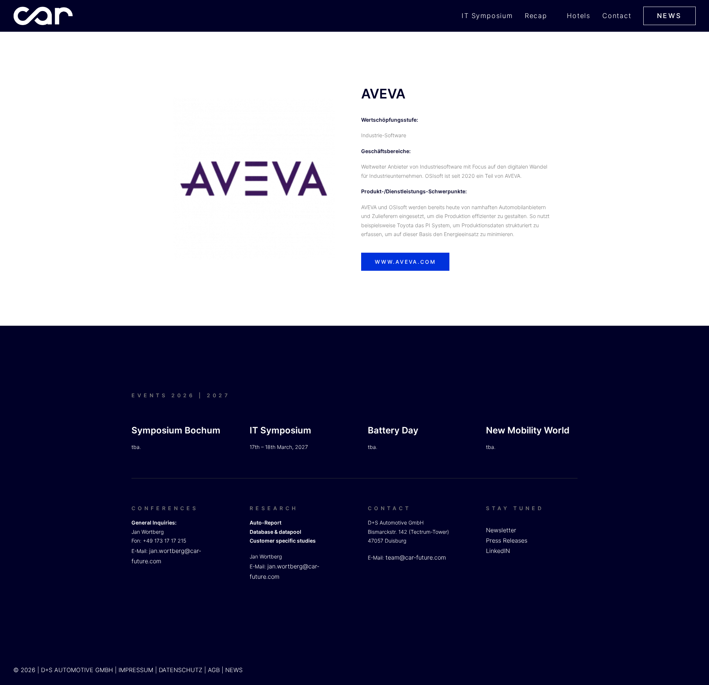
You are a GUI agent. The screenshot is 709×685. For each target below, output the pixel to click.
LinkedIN (498, 550)
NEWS (234, 670)
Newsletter (501, 530)
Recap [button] (536, 16)
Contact (616, 16)
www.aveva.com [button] (405, 262)
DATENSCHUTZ (180, 670)
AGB (214, 670)
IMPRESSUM (136, 670)
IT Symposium (487, 16)
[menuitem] (490, 16)
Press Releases (506, 540)
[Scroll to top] (694, 655)
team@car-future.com (416, 557)
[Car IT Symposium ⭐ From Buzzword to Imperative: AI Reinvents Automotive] (43, 16)
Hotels (578, 16)
